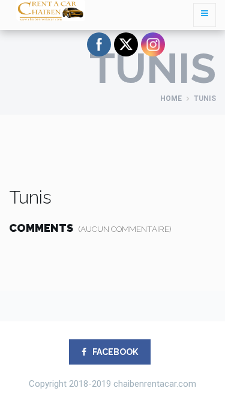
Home (171, 98)
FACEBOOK (114, 352)
